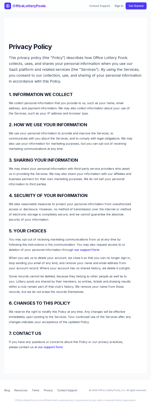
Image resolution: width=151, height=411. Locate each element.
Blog (7, 390)
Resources (20, 390)
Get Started (136, 5)
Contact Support (99, 5)
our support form (86, 250)
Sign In (119, 5)
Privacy (48, 390)
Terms (35, 390)
